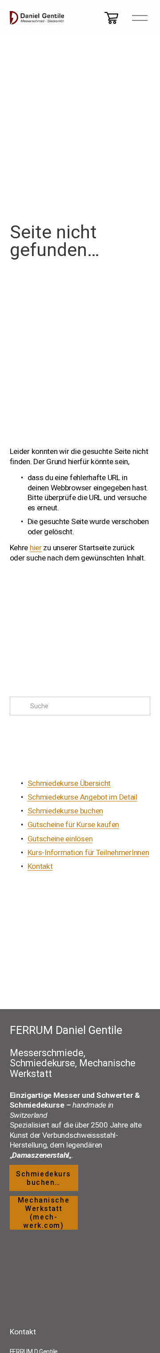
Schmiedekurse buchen (65, 810)
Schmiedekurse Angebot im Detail (82, 797)
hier (36, 547)
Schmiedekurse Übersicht (69, 783)
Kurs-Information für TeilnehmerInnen (88, 852)
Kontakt (40, 866)
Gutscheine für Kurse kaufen (73, 824)
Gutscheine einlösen (60, 838)
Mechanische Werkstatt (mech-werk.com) (43, 1213)
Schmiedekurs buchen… (43, 1178)
